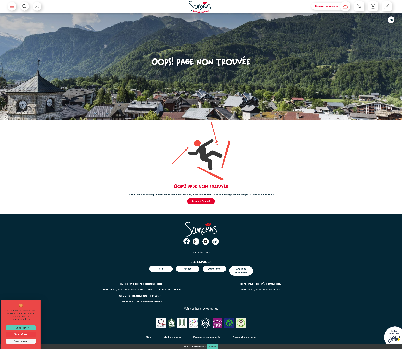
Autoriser (212, 347)
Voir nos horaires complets (201, 308)
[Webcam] (373, 6)
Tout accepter (21, 328)
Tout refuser (21, 334)
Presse (188, 268)
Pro (161, 268)
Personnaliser (20, 341)
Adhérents (214, 268)
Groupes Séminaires (241, 270)
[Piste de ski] (387, 6)
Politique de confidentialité (206, 337)
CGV (148, 337)
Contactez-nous (201, 252)
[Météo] (359, 6)
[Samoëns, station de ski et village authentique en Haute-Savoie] (200, 6)
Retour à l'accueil (201, 201)
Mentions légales (172, 337)
